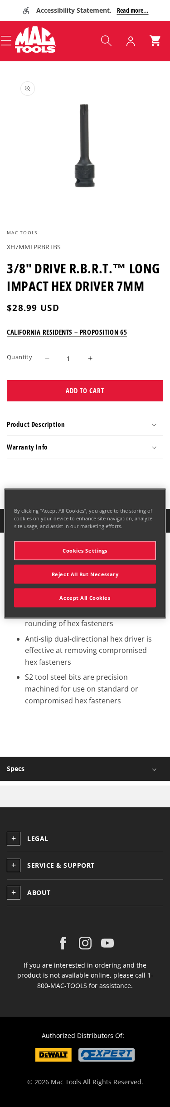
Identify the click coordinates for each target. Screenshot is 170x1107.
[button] (106, 41)
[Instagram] (85, 943)
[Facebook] (63, 943)
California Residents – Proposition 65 (67, 331)
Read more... (133, 10)
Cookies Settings (85, 550)
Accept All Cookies (84, 597)
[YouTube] (107, 943)
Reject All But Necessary (85, 574)
